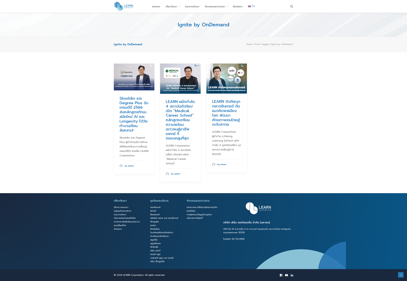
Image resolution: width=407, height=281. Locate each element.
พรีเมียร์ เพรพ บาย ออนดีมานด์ (164, 218)
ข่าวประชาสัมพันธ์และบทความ (127, 221)
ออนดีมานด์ (155, 207)
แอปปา (153, 225)
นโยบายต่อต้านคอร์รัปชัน (125, 218)
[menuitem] (156, 6)
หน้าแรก (156, 6)
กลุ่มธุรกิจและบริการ (122, 210)
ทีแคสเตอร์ (155, 214)
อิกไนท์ (153, 210)
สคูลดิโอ (154, 239)
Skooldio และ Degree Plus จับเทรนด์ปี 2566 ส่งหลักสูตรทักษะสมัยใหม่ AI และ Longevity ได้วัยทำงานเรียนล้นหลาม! (134, 114)
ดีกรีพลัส (154, 246)
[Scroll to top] (401, 275)
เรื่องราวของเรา (121, 207)
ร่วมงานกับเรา (192, 6)
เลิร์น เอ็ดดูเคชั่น (157, 261)
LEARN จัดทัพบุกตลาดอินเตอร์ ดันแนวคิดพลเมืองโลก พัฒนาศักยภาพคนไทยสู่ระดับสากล (226, 113)
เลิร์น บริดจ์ (155, 250)
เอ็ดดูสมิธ (154, 221)
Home (249, 44)
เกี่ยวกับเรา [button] (171, 6)
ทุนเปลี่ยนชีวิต (120, 225)
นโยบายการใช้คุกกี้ (195, 218)
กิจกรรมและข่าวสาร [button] (215, 6)
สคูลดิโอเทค (155, 243)
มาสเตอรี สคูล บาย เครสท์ (161, 257)
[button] (291, 6)
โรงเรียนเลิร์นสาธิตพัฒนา (161, 232)
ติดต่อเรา (238, 6)
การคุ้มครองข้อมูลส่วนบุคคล (199, 214)
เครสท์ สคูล (155, 254)
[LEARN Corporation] (123, 6)
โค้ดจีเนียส (154, 228)
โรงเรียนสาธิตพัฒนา (159, 236)
